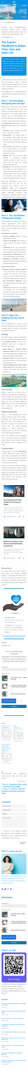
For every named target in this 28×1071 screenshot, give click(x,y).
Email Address (5, 667)
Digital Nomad (21, 29)
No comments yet (8, 37)
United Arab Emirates (13, 34)
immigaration (22, 773)
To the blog (21, 781)
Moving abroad (14, 32)
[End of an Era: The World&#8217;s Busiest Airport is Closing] (7, 733)
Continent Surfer (8, 29)
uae (17, 776)
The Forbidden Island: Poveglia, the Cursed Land (13, 1032)
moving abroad (6, 776)
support (12, 620)
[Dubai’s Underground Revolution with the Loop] (19, 733)
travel (13, 776)
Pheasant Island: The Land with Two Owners (12, 1018)
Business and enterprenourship (14, 27)
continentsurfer (6, 773)
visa (22, 34)
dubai (14, 773)
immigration (5, 32)
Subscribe (14, 706)
